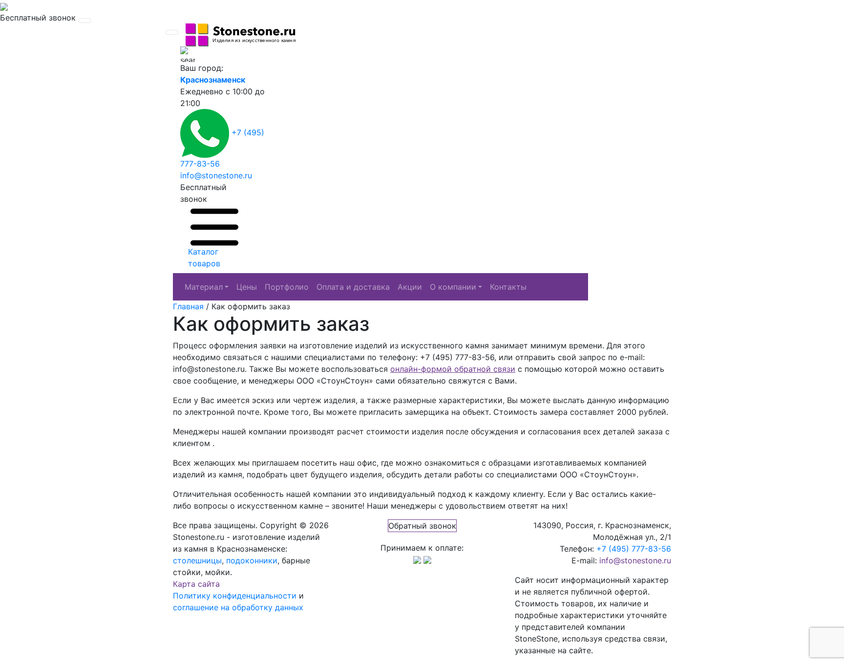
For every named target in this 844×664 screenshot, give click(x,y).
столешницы (197, 560)
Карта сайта (196, 584)
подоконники (251, 560)
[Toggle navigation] (84, 20)
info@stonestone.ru (216, 175)
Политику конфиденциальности (234, 595)
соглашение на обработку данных (238, 607)
